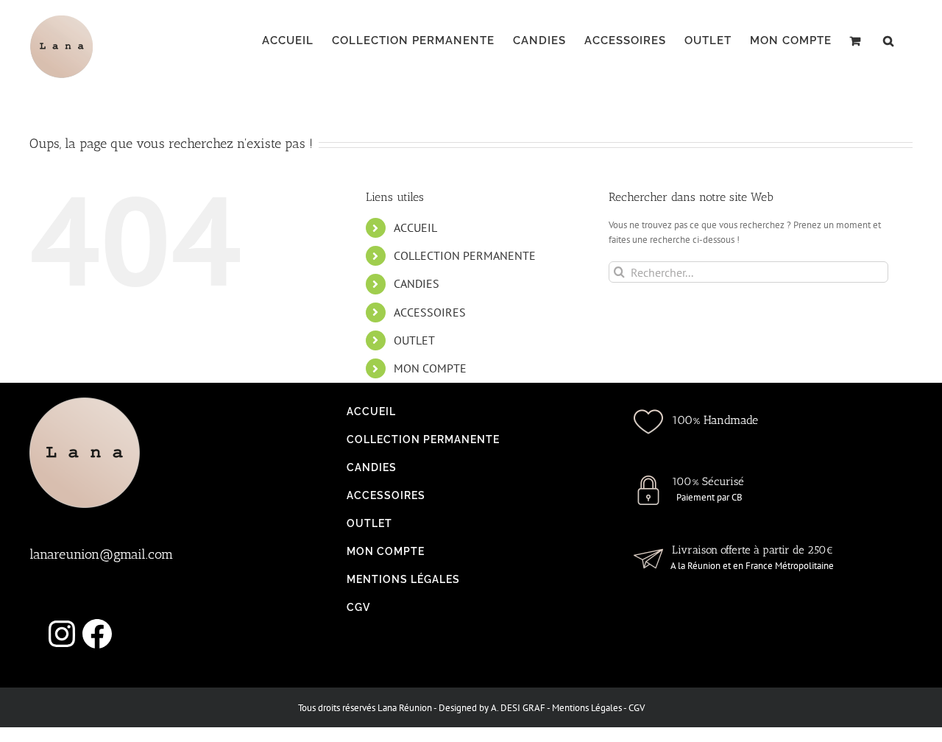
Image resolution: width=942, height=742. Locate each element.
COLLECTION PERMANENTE (465, 255)
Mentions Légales (587, 708)
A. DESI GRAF (518, 708)
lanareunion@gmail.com (101, 554)
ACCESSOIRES (430, 312)
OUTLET (414, 340)
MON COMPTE (430, 368)
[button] (888, 40)
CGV (636, 708)
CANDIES (416, 283)
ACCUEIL (415, 227)
